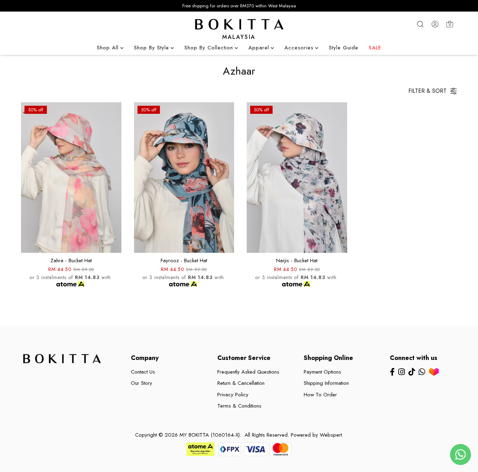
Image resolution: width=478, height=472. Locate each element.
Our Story (141, 383)
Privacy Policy (232, 394)
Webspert (331, 435)
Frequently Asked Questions (248, 372)
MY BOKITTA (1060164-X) (210, 435)
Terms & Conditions (239, 406)
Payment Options (322, 372)
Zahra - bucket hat (71, 260)
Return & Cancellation (241, 383)
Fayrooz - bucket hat (184, 260)
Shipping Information (326, 383)
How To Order (320, 394)
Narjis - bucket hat (296, 260)
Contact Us (143, 372)
